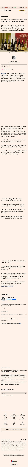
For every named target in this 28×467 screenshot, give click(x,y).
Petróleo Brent (21, 7)
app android (22, 424)
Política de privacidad (7, 455)
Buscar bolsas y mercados (7, 389)
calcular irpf (5, 415)
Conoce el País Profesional (14, 429)
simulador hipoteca (14, 415)
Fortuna (4, 16)
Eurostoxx (7, 396)
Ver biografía (10, 299)
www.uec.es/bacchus (7, 286)
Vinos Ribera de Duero (13, 314)
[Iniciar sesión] (26, 10)
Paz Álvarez (14, 61)
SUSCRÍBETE (22, 10)
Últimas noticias (5, 367)
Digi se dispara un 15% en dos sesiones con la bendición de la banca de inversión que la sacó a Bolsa (13, 374)
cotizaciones (5, 424)
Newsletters (22, 455)
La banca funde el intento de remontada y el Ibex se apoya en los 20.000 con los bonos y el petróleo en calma (13, 379)
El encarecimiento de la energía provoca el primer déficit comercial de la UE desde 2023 (14, 371)
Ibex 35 (3, 7)
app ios (14, 424)
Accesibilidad (13, 455)
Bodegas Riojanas (4, 314)
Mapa (17, 455)
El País (25, 13)
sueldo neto (22, 415)
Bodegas (21, 314)
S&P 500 (11, 7)
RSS (19, 455)
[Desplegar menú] (2, 10)
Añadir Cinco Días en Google (8, 69)
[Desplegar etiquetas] (26, 314)
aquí (20, 323)
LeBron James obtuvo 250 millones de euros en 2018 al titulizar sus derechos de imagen (13, 383)
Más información (4, 320)
